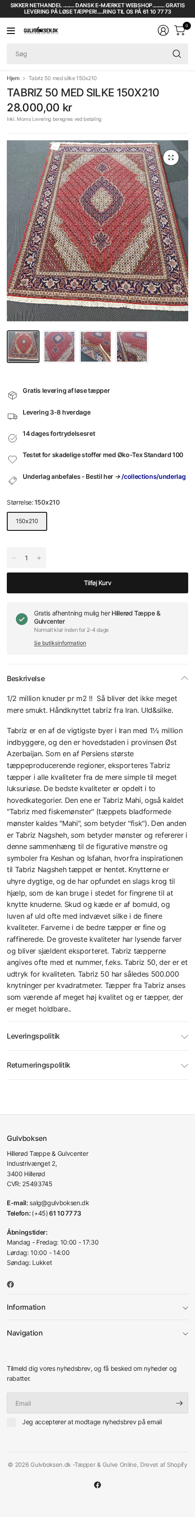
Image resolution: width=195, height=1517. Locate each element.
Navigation (25, 1332)
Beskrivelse (25, 678)
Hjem (13, 78)
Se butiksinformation (60, 642)
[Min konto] (163, 30)
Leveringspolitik (33, 1035)
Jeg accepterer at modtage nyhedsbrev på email (92, 1422)
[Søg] (177, 53)
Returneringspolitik (38, 1064)
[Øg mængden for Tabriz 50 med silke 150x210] (14, 558)
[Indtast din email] (179, 1403)
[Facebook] (14, 1284)
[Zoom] (171, 157)
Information (26, 1307)
